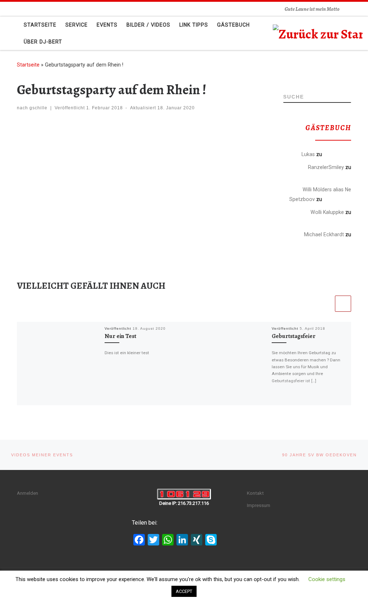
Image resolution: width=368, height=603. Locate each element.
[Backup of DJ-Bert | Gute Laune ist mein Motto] (318, 32)
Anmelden (27, 493)
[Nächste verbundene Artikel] (343, 304)
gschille (38, 107)
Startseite (28, 65)
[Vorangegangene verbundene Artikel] (325, 304)
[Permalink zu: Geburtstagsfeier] (226, 364)
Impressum (258, 505)
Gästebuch (337, 154)
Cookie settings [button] (326, 579)
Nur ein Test (120, 336)
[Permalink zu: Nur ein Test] (59, 364)
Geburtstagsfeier (294, 336)
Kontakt (255, 493)
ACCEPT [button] (184, 591)
